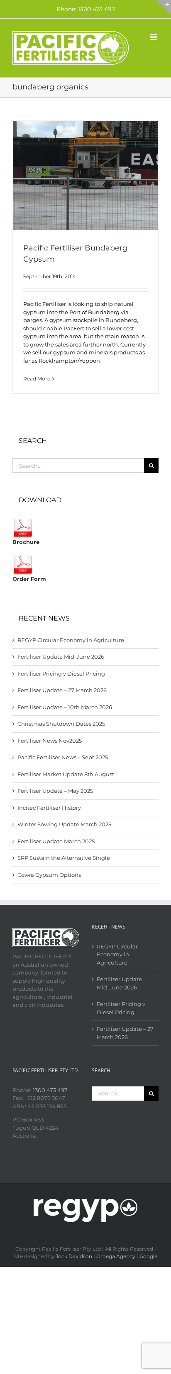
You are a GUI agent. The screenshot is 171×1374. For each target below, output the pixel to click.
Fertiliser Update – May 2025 (55, 790)
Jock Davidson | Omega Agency (95, 1256)
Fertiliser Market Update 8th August (65, 774)
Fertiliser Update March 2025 (56, 841)
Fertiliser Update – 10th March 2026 (64, 707)
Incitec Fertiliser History (49, 807)
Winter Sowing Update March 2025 (64, 824)
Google (148, 1256)
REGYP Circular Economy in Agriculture (70, 640)
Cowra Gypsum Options (49, 874)
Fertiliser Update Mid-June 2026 (60, 656)
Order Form (29, 578)
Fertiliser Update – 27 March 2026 (62, 690)
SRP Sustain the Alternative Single (63, 857)
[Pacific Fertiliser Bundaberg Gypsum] (85, 175)
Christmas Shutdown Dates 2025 (61, 723)
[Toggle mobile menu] (154, 37)
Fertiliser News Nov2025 (49, 740)
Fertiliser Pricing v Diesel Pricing (61, 673)
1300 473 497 (50, 1090)
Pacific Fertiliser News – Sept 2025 (62, 757)
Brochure (25, 542)
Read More (36, 378)
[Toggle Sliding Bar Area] (163, 7)
